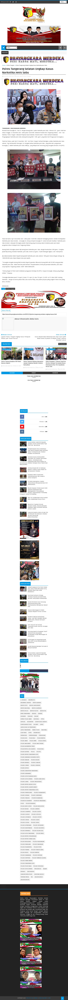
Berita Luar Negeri (35, 705)
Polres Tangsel (10, 65)
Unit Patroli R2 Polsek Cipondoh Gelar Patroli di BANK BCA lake (38, 626)
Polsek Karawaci (25, 830)
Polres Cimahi (25, 765)
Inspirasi (36, 719)
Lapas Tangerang (25, 730)
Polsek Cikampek (26, 811)
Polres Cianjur (35, 762)
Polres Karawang (26, 773)
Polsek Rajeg (24, 852)
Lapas (41, 724)
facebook (55, 373)
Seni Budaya (30, 871)
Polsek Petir (37, 847)
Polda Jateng (42, 740)
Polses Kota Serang (26, 868)
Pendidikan (42, 735)
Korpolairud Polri (26, 724)
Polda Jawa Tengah (38, 743)
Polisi (33, 751)
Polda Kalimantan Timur (27, 746)
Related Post (6, 344)
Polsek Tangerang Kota (27, 863)
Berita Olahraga (36, 708)
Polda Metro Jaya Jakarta (28, 749)
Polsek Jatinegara (26, 825)
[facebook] (10, 2)
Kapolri (23, 721)
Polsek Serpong (25, 858)
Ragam (45, 868)
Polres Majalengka (35, 781)
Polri (22, 803)
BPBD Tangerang (25, 713)
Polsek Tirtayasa (38, 866)
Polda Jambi (33, 740)
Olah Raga (23, 732)
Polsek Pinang (25, 849)
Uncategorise (39, 877)
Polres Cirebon (35, 765)
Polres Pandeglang (26, 792)
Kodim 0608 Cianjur (41, 721)
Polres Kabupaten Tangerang (29, 770)
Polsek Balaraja (30, 803)
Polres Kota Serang (26, 779)
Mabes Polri (36, 730)
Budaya (34, 713)
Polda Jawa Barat (26, 743)
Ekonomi (23, 716)
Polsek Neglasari (26, 841)
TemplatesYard (30, 998)
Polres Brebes (25, 762)
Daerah (40, 713)
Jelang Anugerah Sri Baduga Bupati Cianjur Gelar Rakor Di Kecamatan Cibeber (37, 469)
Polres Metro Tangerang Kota (29, 754)
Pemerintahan (33, 735)
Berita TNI (43, 710)
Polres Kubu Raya (39, 779)
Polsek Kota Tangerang (27, 833)
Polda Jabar (24, 740)
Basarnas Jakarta (26, 702)
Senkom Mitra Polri (26, 874)
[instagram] (16, 2)
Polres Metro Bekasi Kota (28, 784)
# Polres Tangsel (10, 289)
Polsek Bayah (24, 809)
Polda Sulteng (25, 751)
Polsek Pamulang (26, 844)
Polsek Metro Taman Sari (28, 838)
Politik (39, 751)
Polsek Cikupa (37, 811)
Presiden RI (37, 868)
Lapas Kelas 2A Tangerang (28, 727)
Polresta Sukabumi (26, 800)
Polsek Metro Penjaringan (28, 836)
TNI (32, 877)
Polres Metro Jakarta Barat (29, 787)
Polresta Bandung (37, 798)
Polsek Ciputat (37, 817)
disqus (34, 373)
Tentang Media (25, 877)
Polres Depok (25, 768)
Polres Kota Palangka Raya (28, 776)
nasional (44, 730)
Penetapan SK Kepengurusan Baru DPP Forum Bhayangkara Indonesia (37, 641)
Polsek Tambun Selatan (39, 858)
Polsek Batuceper (39, 806)
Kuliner (36, 724)
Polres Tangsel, (27, 76)
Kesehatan (30, 721)
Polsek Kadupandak (26, 828)
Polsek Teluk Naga (26, 866)
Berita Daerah (37, 702)
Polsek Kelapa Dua (38, 830)
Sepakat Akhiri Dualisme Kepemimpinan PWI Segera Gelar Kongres (36, 476)
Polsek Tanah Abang (26, 860)
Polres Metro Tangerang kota (29, 789)
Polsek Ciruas (25, 819)
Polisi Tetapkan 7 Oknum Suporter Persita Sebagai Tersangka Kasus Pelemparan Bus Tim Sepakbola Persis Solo (56, 364)
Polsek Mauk (40, 833)
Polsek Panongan (38, 844)
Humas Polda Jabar (26, 719)
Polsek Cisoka (25, 822)
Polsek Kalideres (39, 828)
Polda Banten (41, 738)
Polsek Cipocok (36, 814)
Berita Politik (34, 710)
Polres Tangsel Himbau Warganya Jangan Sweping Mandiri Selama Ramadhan (33, 363)
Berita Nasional (25, 708)
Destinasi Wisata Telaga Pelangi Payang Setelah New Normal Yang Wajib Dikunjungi (37, 597)
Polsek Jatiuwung (38, 825)
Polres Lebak (24, 781)
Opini (30, 732)
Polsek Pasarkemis (26, 847)
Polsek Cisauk (35, 819)
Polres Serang (25, 795)
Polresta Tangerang (40, 800)
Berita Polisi (24, 710)
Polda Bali (32, 738)
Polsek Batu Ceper (26, 806)
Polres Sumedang (36, 795)
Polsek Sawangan (26, 855)
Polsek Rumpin (34, 852)
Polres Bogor (35, 759)
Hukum (36, 716)
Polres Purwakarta (39, 792)
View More (63, 344)
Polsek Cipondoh (26, 817)
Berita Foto (24, 705)
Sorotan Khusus (39, 874)
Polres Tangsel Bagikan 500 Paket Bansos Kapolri (11, 362)
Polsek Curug (35, 822)
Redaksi (23, 871)
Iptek (42, 719)
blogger (12, 373)
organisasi (37, 732)
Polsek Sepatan (37, 855)
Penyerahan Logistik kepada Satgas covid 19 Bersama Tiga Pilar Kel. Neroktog (37, 444)
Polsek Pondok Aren (37, 849)
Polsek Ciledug (25, 814)
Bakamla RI (32, 700)
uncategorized (25, 879)
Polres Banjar (25, 759)
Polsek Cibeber (35, 809)
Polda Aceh (24, 738)
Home (3, 65)
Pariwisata (24, 735)
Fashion (30, 716)
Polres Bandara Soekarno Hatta (30, 757)
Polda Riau (40, 749)
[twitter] (13, 2)
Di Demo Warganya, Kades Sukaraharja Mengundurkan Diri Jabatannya (38, 483)
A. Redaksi (24, 700)
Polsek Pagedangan (38, 841)
